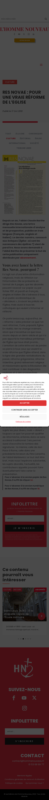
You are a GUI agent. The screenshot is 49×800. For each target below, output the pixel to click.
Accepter (24, 403)
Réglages (24, 417)
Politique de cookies (23, 422)
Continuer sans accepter (24, 410)
